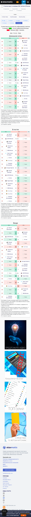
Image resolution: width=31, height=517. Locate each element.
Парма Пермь (26, 65)
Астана (25, 45)
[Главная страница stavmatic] (7, 1)
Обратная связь (9, 470)
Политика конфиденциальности (11, 459)
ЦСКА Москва (26, 62)
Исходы (3, 20)
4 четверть (4, 23)
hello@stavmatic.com (8, 473)
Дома (11, 33)
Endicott (5, 488)
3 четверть (25, 20)
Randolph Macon (7, 479)
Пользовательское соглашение (10, 462)
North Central (6, 483)
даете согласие (24, 513)
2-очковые (11, 23)
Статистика (5, 16)
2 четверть (17, 20)
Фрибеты (5, 466)
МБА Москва (25, 77)
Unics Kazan (25, 48)
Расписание (13, 16)
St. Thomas (5, 486)
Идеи (4, 464)
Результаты (22, 16)
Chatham (5, 477)
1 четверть (10, 20)
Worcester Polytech (7, 484)
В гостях (15, 33)
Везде (19, 33)
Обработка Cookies (7, 460)
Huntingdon (5, 481)
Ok (23, 515)
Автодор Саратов (25, 50)
